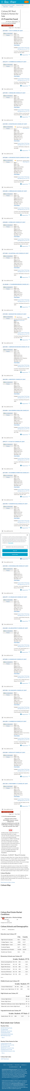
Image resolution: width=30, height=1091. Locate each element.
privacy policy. (10, 542)
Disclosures (23, 1064)
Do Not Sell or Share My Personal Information (15, 546)
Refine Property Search (7, 25)
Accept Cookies (15, 554)
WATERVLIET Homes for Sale (7, 1048)
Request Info (25, 54)
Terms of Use (17, 1064)
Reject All (15, 550)
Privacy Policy (10, 1064)
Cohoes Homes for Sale (6, 1043)
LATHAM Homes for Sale (6, 1049)
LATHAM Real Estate (5, 1032)
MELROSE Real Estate (5, 1035)
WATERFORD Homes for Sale (7, 1045)
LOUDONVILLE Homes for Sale (8, 1051)
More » (2, 977)
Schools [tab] (3, 929)
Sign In (26, 1)
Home (4, 1064)
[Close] (27, 535)
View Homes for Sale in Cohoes (8, 882)
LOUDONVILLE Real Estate (7, 1034)
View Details (17, 45)
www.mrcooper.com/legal (18, 1084)
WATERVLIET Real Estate (6, 1031)
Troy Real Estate (4, 1029)
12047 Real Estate (5, 1058)
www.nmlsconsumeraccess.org (17, 1083)
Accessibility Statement (13, 1066)
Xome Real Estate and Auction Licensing (9, 1069)
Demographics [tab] (11, 929)
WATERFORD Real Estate (6, 1028)
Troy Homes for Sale (5, 1046)
